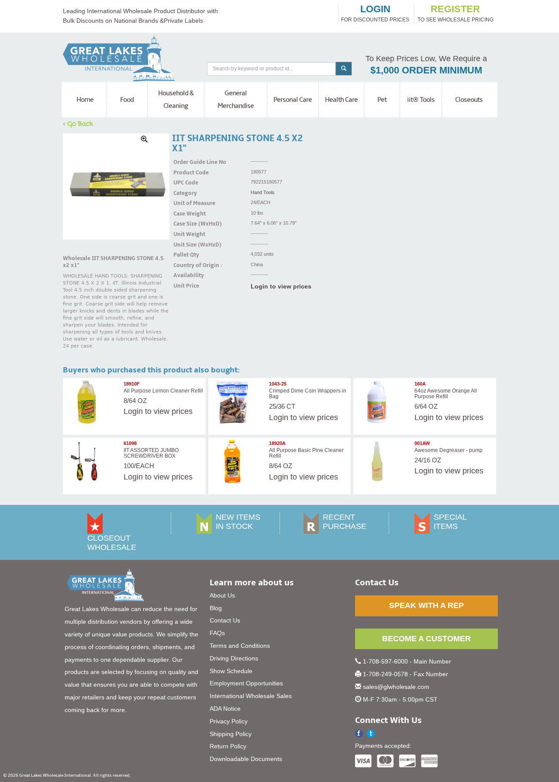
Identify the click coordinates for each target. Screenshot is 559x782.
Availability (184, 275)
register (455, 9)
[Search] (343, 69)
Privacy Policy (229, 721)
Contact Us (225, 620)
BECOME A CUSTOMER (426, 638)
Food (127, 99)
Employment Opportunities (246, 683)
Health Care (341, 99)
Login (133, 411)
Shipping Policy (231, 733)
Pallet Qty (184, 254)
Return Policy (228, 746)
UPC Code (184, 182)
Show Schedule (231, 670)
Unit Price (184, 285)
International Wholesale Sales (251, 695)
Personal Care (292, 99)
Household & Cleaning (175, 99)
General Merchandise (235, 99)
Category (184, 193)
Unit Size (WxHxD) (184, 244)
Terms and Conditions (240, 645)
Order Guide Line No (184, 162)
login (375, 9)
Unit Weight (184, 234)
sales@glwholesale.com (396, 686)
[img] (116, 186)
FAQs (217, 632)
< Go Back (78, 123)
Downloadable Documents (246, 758)
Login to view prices (281, 286)
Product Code (184, 172)
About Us (222, 595)
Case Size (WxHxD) (184, 223)
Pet (381, 99)
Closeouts (469, 99)
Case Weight (184, 213)
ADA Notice (225, 708)
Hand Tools (263, 192)
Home (84, 99)
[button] (371, 734)
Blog (216, 608)
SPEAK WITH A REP (426, 605)
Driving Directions (234, 658)
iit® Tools (421, 99)
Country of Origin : (184, 265)
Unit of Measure (184, 203)
